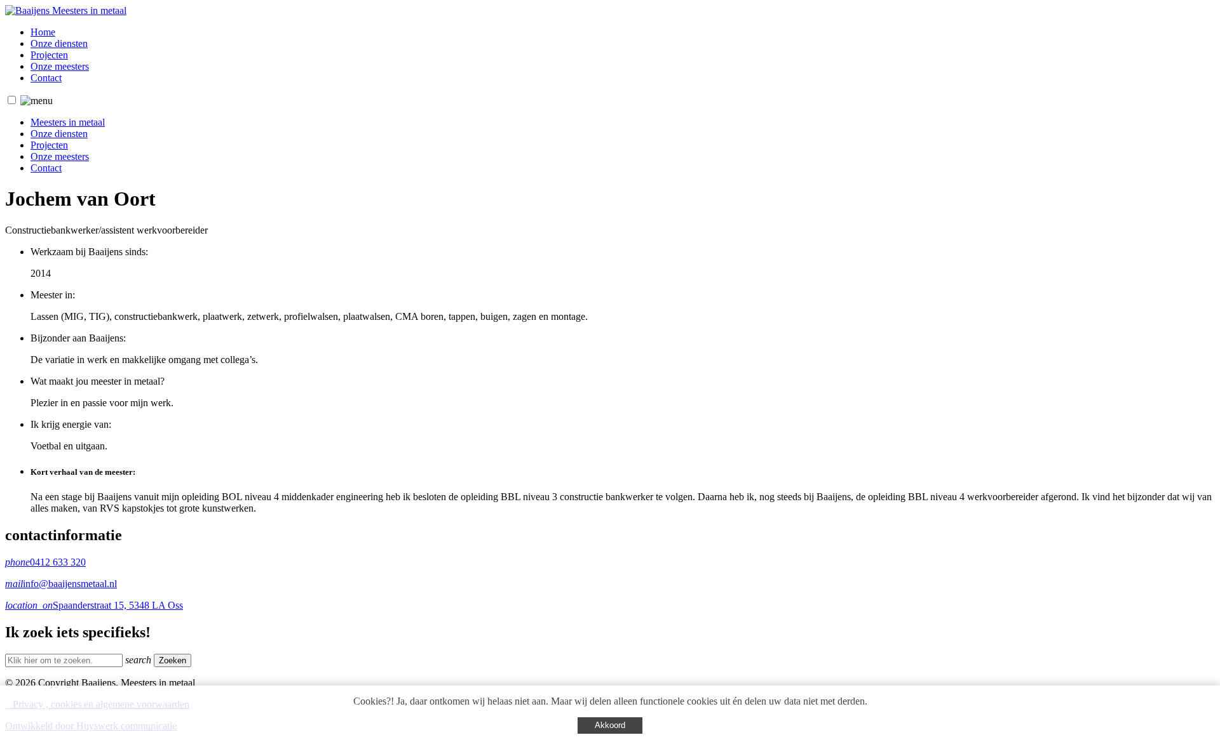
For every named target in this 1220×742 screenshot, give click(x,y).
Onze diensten (59, 43)
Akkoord (610, 725)
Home (42, 32)
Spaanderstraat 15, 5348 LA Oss (94, 605)
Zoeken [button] (172, 660)
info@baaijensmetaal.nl (61, 583)
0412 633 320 (45, 562)
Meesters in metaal (67, 122)
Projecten (49, 55)
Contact (46, 77)
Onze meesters (59, 66)
